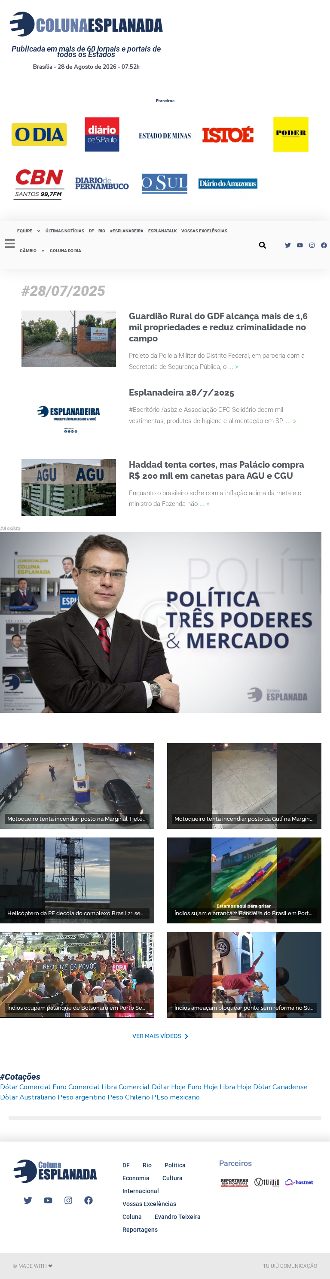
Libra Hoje (235, 1087)
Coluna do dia (65, 250)
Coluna (132, 1216)
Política (175, 1165)
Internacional (140, 1191)
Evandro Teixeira (178, 1216)
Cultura (172, 1178)
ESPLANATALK (162, 230)
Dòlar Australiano (28, 1097)
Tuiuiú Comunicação (290, 1266)
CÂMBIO (28, 250)
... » (233, 366)
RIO (101, 230)
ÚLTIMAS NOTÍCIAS (65, 230)
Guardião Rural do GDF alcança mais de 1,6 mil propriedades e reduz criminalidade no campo (218, 327)
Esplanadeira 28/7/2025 (181, 392)
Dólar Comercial (25, 1087)
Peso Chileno (128, 1097)
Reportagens (140, 1229)
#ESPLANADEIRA (127, 230)
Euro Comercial (76, 1087)
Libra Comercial (125, 1087)
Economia (136, 1178)
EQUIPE (24, 230)
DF (91, 230)
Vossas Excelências (204, 230)
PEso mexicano (176, 1097)
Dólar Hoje (169, 1087)
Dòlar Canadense (280, 1087)
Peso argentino (82, 1097)
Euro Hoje (202, 1087)
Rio (147, 1165)
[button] (262, 245)
